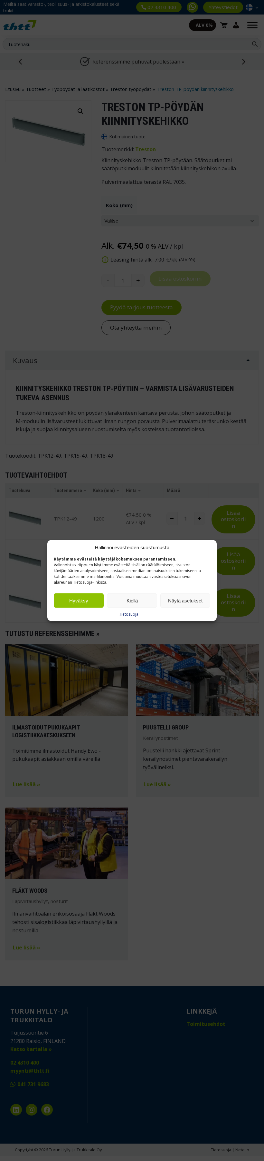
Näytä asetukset (185, 600)
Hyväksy (78, 600)
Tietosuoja (128, 614)
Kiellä (132, 600)
